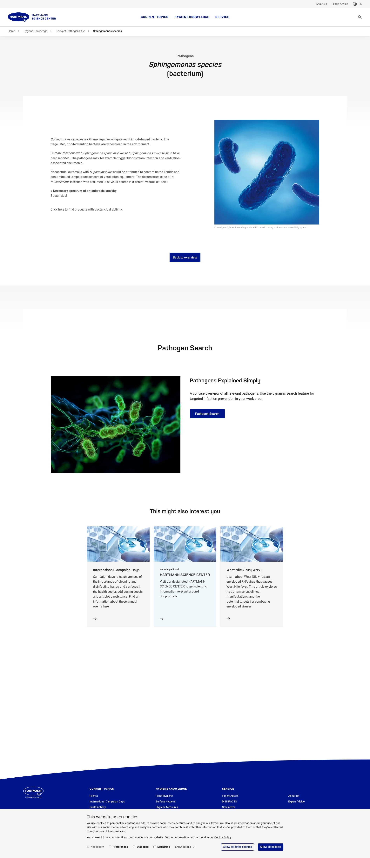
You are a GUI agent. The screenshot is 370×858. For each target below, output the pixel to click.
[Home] (31, 17)
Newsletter (228, 807)
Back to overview (185, 257)
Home (11, 31)
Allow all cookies (270, 846)
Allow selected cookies (237, 846)
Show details (183, 846)
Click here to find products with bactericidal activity (86, 209)
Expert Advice (340, 3)
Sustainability (98, 807)
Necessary (97, 846)
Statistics (143, 846)
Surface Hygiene (165, 801)
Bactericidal (58, 196)
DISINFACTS (229, 801)
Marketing (163, 846)
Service (222, 17)
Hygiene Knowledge (191, 17)
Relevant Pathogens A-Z (70, 31)
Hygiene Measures (167, 807)
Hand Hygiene (164, 795)
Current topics (154, 17)
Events (94, 795)
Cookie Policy (222, 837)
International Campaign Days (107, 801)
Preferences (120, 846)
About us (321, 3)
